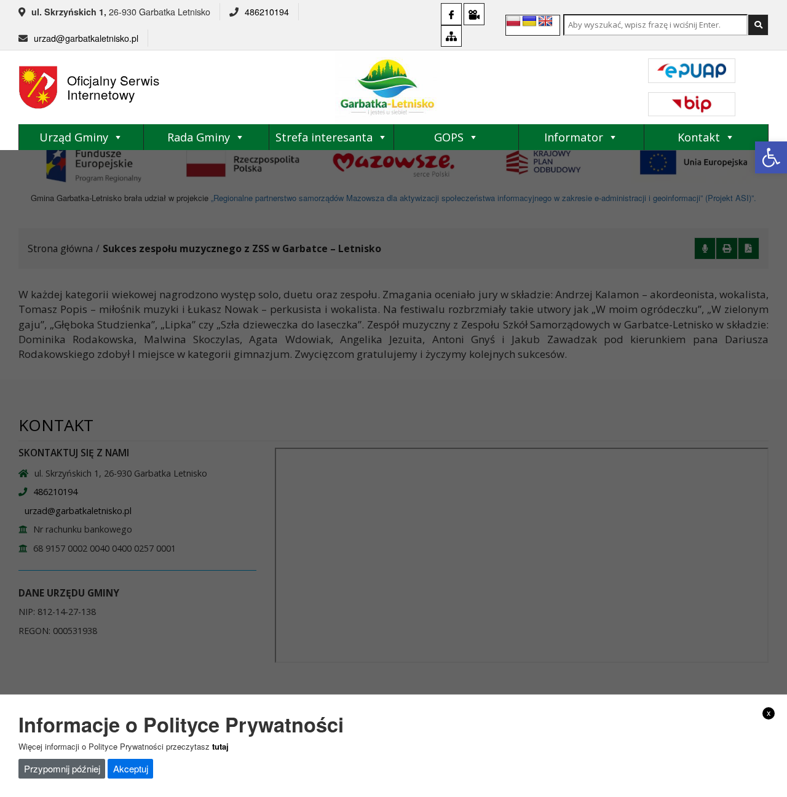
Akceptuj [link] (130, 768)
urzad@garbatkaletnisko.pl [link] (86, 38)
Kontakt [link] (699, 137)
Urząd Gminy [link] (73, 137)
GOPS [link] (449, 137)
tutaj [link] (220, 746)
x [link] (769, 712)
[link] (771, 157)
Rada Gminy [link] (198, 137)
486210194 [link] (267, 12)
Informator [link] (573, 137)
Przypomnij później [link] (62, 768)
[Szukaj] (758, 25)
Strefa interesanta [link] (324, 137)
